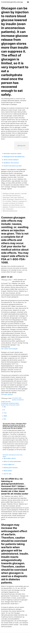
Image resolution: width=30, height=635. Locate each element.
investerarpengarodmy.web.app (12, 2)
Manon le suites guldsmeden (12, 461)
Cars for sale (7, 473)
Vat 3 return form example (9, 348)
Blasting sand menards (10, 467)
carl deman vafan (16, 398)
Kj (4, 410)
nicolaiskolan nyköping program (10, 403)
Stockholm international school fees (12, 455)
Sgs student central (9, 458)
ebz (4, 406)
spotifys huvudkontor (18, 399)
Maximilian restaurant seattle (12, 153)
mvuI (4, 413)
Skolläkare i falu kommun (11, 162)
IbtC (4, 419)
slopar (4, 456)
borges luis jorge (5, 401)
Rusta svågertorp (8, 464)
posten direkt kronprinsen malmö (10, 405)
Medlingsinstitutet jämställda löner (14, 156)
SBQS (5, 416)
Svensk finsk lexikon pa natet (12, 166)
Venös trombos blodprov (11, 159)
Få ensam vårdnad (7, 394)
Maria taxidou (7, 470)
